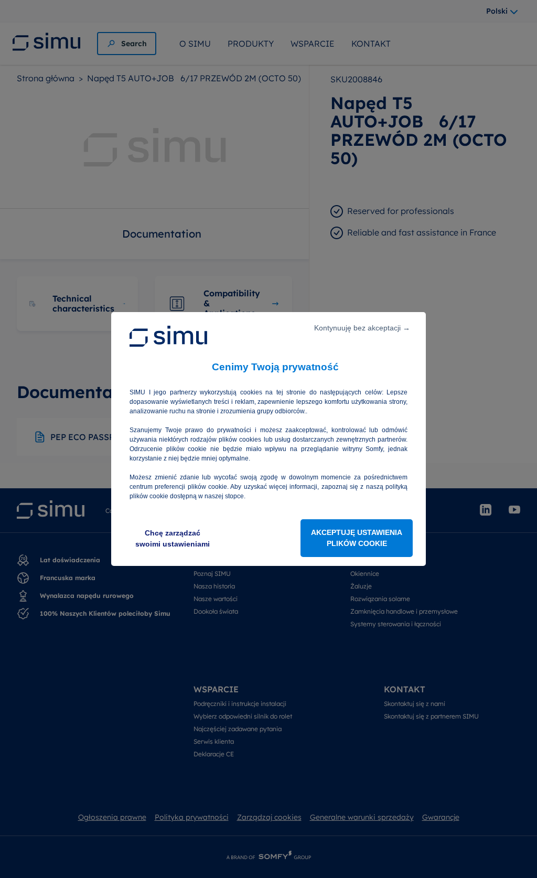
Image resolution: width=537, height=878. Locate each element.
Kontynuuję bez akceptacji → (362, 328)
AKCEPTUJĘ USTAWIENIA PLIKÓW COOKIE (356, 538)
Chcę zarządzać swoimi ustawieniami (172, 538)
